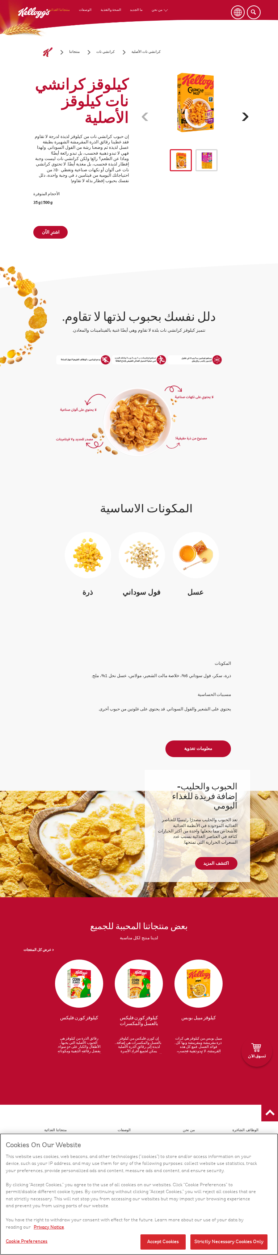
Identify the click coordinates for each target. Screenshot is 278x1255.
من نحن (157, 10)
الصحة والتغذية (111, 10)
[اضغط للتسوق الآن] (256, 1051)
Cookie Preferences (26, 1241)
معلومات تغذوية (198, 748)
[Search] (254, 12)
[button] (269, 1113)
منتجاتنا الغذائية (59, 10)
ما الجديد (136, 10)
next (248, 117)
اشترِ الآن (50, 232)
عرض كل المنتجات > (39, 950)
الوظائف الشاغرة (245, 1130)
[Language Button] (238, 12)
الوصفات (85, 10)
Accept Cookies (163, 1241)
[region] (139, 1194)
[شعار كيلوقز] (47, 52)
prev (151, 117)
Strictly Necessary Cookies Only (229, 1241)
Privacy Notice (49, 1227)
